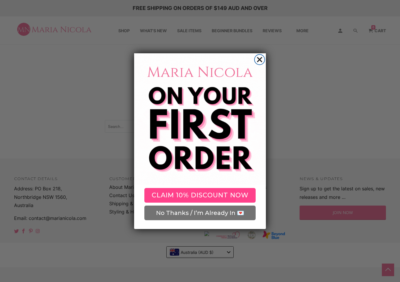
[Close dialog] (259, 59)
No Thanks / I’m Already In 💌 (200, 212)
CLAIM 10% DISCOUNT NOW (200, 195)
